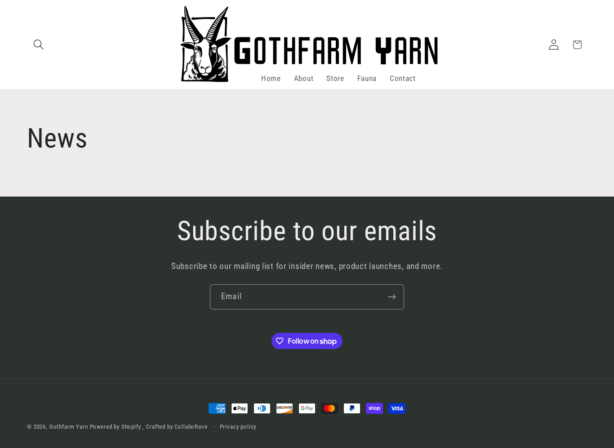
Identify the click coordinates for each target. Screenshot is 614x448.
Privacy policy (238, 426)
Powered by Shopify (115, 426)
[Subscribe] (392, 296)
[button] (39, 45)
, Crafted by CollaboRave (174, 426)
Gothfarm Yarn (68, 426)
